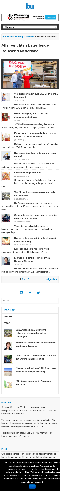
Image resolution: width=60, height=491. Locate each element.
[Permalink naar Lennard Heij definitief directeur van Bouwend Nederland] (6, 261)
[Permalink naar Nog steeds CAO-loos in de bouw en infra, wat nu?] (6, 156)
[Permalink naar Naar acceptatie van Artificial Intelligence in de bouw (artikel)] (6, 241)
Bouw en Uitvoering (13, 36)
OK (32, 486)
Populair (9, 310)
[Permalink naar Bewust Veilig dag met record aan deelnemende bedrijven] (6, 116)
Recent (8, 316)
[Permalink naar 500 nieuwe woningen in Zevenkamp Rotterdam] (8, 384)
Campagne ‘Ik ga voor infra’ (28, 173)
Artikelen (29, 36)
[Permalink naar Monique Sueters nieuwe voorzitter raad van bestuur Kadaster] (8, 346)
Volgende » (51, 279)
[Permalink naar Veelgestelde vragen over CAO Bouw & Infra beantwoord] (6, 97)
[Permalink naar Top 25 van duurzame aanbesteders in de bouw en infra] (6, 195)
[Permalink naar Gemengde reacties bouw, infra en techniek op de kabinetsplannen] (6, 218)
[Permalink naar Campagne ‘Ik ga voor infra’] (6, 176)
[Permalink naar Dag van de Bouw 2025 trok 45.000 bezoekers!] (30, 74)
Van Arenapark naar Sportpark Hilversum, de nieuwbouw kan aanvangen (31, 333)
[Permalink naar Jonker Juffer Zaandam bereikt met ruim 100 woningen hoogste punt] (8, 358)
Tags (7, 323)
